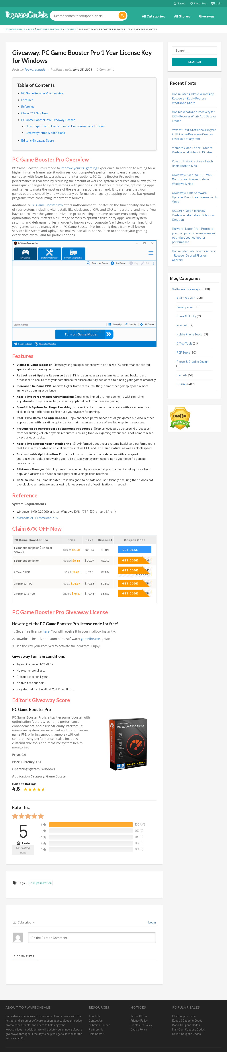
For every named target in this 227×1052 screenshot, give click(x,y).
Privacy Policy (139, 1020)
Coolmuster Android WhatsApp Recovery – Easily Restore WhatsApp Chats (193, 98)
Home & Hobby (186, 316)
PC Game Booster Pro (47, 205)
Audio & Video (185, 298)
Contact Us (96, 1020)
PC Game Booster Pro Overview (42, 93)
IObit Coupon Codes (184, 1016)
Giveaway (207, 16)
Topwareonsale (34, 70)
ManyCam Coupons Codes (188, 1029)
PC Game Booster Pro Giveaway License (48, 120)
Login (217, 3)
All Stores (182, 16)
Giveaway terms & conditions (45, 132)
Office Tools (184, 343)
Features (27, 100)
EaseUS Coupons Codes (187, 1020)
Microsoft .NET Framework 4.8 (37, 518)
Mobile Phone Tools (189, 334)
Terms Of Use (139, 1016)
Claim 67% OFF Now (34, 113)
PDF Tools (183, 352)
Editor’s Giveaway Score (37, 140)
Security (182, 375)
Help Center (96, 1034)
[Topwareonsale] (27, 14)
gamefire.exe (90, 639)
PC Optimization (41, 883)
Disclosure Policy (141, 1025)
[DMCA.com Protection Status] (180, 418)
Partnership (96, 1029)
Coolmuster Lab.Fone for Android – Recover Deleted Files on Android (194, 255)
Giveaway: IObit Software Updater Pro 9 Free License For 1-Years (194, 197)
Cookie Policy (139, 1029)
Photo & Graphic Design (192, 361)
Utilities (181, 384)
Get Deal (130, 549)
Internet (181, 325)
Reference (27, 106)
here (46, 631)
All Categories (153, 16)
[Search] (122, 15)
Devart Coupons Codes (186, 1034)
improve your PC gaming (79, 168)
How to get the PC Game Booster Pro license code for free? (65, 126)
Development (185, 307)
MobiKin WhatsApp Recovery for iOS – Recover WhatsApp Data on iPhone (194, 116)
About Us (94, 1016)
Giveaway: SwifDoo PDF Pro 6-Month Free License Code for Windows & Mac (192, 179)
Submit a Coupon (99, 1025)
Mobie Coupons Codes (186, 1025)
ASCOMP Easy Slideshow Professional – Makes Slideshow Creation (193, 215)
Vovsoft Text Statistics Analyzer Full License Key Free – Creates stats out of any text (194, 134)
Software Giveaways (186, 289)
